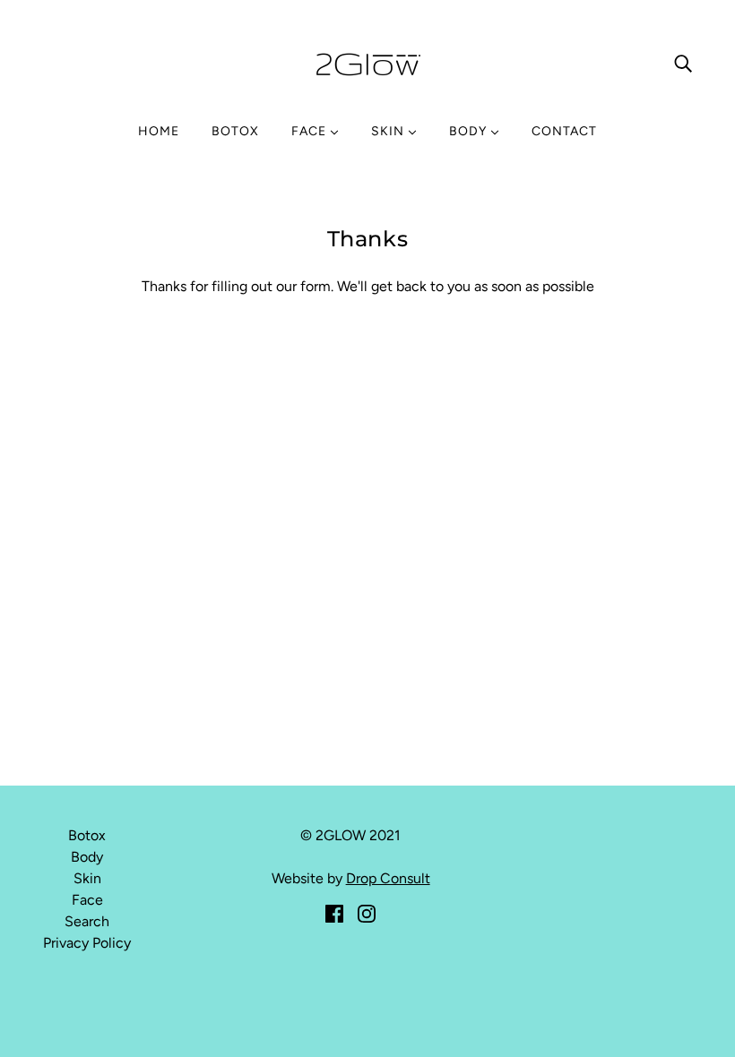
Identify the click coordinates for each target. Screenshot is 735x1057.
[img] (683, 63)
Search (87, 921)
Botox (87, 835)
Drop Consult (388, 878)
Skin (87, 878)
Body (87, 856)
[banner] (367, 61)
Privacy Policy (87, 942)
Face (87, 899)
